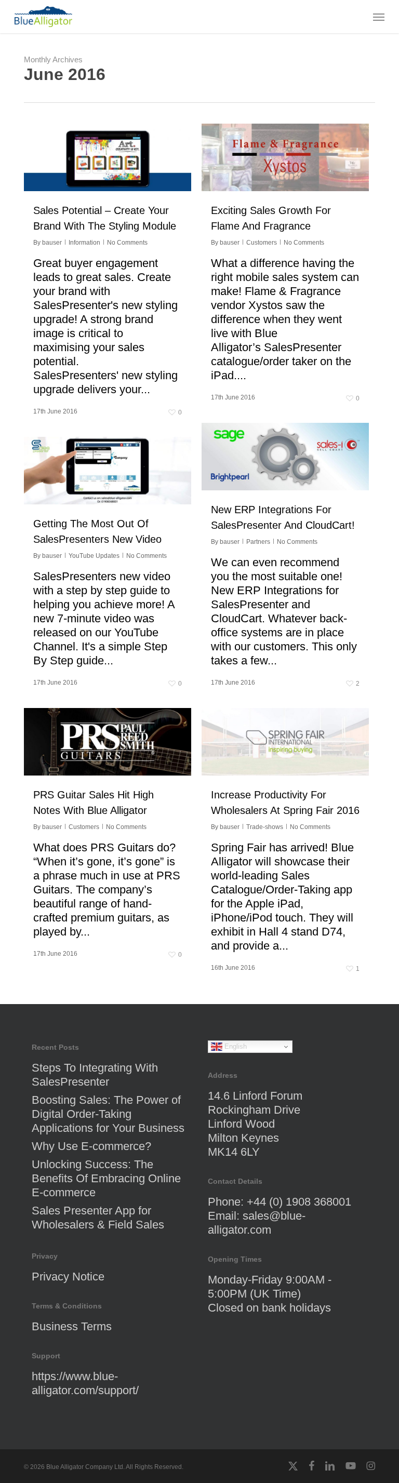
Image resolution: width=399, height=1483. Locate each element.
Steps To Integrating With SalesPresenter (95, 1074)
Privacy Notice (68, 1276)
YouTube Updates (94, 555)
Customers (261, 242)
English (234, 1046)
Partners (258, 541)
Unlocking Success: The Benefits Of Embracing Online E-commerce (106, 1178)
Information (84, 242)
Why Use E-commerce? (91, 1146)
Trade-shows (264, 827)
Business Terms (72, 1326)
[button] (378, 16)
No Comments (127, 242)
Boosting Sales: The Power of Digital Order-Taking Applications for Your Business (108, 1113)
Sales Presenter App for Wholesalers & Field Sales (98, 1217)
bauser (52, 242)
